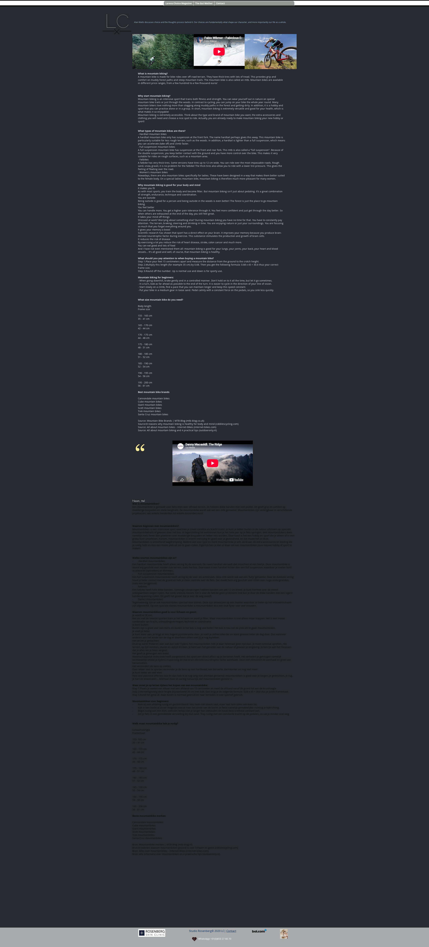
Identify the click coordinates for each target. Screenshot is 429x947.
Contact (231, 931)
